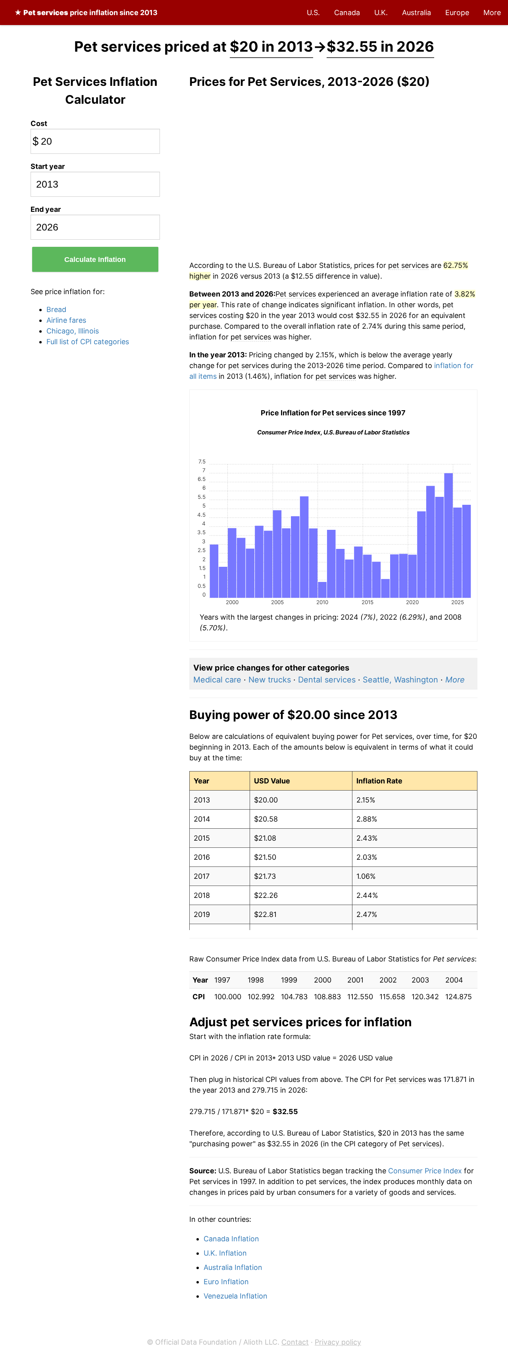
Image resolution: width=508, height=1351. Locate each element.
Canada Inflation (231, 1239)
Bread (56, 309)
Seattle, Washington (400, 679)
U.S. (313, 12)
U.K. (381, 12)
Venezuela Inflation (235, 1296)
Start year (48, 166)
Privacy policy (338, 1342)
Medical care (217, 679)
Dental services (327, 679)
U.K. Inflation (225, 1253)
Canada (347, 12)
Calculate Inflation (95, 260)
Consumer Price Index (425, 1171)
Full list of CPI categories (87, 341)
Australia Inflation (233, 1267)
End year (46, 209)
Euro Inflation (226, 1281)
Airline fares (66, 320)
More (492, 12)
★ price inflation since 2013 (86, 12)
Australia (416, 12)
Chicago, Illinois (72, 331)
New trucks (269, 679)
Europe (457, 12)
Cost (39, 123)
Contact (295, 1342)
